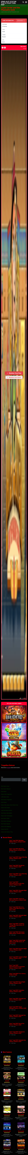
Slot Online (4, 802)
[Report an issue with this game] (3, 48)
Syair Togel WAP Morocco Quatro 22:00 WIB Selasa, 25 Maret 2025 (16, 908)
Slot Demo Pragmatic (6, 799)
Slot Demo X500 (5, 818)
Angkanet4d (7, 1114)
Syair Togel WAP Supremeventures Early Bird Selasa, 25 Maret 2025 (17, 967)
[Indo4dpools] (21, 1062)
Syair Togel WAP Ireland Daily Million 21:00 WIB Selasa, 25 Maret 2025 (17, 942)
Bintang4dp (21, 1131)
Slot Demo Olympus (6, 821)
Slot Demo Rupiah (5, 824)
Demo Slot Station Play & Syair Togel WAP (8, 3)
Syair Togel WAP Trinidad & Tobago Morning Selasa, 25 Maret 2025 (16, 925)
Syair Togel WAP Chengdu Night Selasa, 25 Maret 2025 (18, 891)
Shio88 (7, 1081)
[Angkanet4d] (7, 1112)
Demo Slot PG (4, 829)
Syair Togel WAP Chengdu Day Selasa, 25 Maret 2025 (17, 999)
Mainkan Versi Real (15, 373)
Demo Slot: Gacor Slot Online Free (9, 805)
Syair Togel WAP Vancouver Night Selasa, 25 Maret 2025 (17, 932)
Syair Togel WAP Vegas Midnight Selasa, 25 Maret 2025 (17, 1007)
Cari (2, 777)
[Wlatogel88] (21, 1112)
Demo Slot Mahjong (6, 826)
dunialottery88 (21, 1148)
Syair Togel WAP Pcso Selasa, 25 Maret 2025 (17, 974)
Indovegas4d (7, 1064)
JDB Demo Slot (5, 797)
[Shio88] (7, 1079)
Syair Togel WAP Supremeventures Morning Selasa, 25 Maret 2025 (16, 883)
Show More (20, 20)
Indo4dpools (21, 1064)
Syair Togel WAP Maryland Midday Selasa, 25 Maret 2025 (17, 849)
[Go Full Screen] (5, 48)
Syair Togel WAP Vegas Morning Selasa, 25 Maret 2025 (18, 857)
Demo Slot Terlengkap (6, 815)
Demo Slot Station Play (7, 832)
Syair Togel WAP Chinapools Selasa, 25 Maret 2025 (17, 1032)
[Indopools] (7, 1095)
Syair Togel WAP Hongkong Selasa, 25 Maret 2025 (16, 866)
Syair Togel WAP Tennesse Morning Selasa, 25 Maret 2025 (17, 899)
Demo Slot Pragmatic (6, 794)
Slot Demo (3, 791)
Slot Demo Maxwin (6, 789)
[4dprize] (21, 1095)
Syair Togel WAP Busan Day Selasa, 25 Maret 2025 (16, 1024)
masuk (8, 767)
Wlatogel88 (21, 1114)
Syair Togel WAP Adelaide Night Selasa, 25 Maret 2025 (18, 916)
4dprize (21, 1097)
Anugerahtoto (7, 1148)
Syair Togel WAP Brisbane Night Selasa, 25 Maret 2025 (18, 949)
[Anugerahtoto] (7, 1146)
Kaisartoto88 (21, 1081)
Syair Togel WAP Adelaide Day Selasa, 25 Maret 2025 (17, 1040)
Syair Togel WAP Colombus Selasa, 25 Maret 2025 (16, 991)
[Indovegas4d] (7, 1062)
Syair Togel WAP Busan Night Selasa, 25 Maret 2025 (17, 982)
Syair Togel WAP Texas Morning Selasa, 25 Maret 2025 (18, 874)
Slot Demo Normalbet (6, 813)
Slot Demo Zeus (5, 786)
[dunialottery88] (21, 1146)
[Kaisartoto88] (21, 1079)
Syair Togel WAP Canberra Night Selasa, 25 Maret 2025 (18, 957)
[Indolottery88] (7, 1129)
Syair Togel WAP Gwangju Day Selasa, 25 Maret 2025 (17, 1016)
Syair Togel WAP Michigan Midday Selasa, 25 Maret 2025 (17, 841)
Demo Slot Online (5, 807)
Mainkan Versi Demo (15, 377)
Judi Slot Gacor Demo (6, 810)
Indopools (7, 1097)
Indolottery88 (7, 1131)
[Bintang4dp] (21, 1129)
